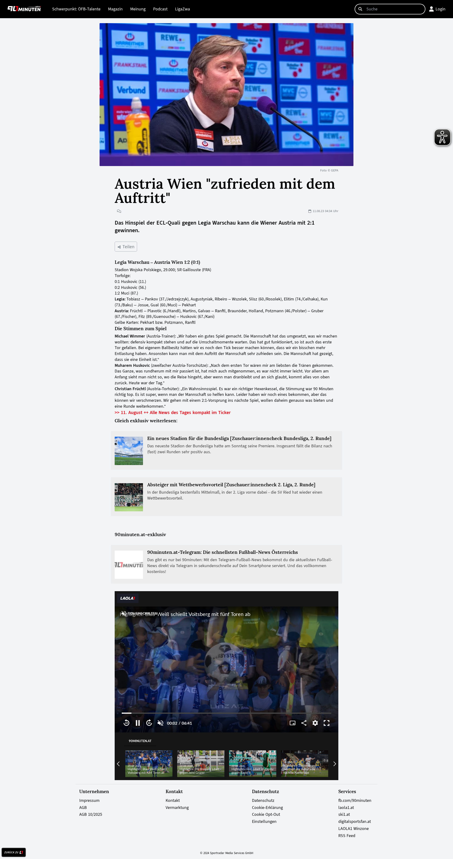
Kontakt (173, 800)
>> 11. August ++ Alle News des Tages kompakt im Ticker (173, 412)
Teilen (127, 246)
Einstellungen (264, 821)
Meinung (138, 9)
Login (440, 9)
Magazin (115, 9)
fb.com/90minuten (354, 800)
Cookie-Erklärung (267, 807)
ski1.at (344, 814)
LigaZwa (182, 9)
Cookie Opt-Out (266, 814)
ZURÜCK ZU (11, 852)
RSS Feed (346, 835)
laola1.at (346, 807)
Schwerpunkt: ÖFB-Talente (76, 9)
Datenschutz (263, 800)
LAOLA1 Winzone (353, 828)
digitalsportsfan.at (354, 821)
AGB (83, 807)
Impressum (89, 800)
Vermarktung (177, 807)
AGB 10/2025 (90, 814)
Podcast (160, 9)
